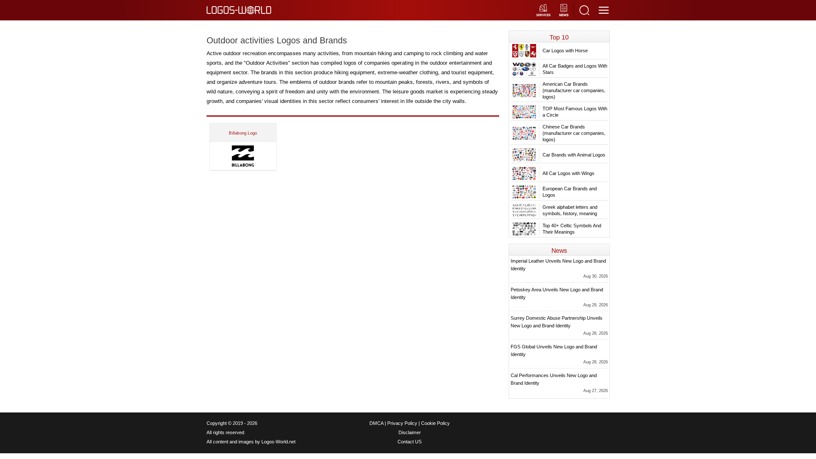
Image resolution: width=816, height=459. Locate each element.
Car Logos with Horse (565, 50)
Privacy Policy (402, 423)
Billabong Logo (243, 133)
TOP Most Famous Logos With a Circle (575, 112)
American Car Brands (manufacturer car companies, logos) (574, 90)
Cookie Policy (435, 423)
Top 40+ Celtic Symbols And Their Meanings (572, 229)
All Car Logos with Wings (568, 173)
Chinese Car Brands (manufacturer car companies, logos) (574, 133)
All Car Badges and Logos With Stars (575, 69)
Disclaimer (409, 432)
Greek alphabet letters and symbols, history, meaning (570, 210)
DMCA (376, 423)
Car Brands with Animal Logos (574, 154)
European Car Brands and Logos (570, 192)
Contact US (409, 441)
